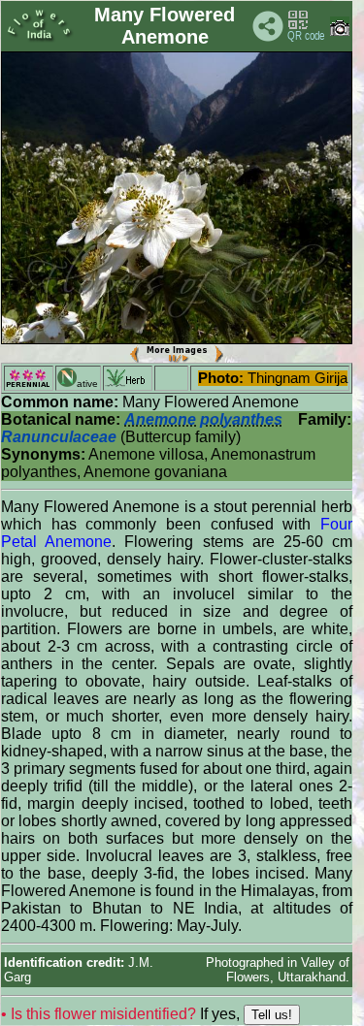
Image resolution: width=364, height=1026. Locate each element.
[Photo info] (339, 31)
